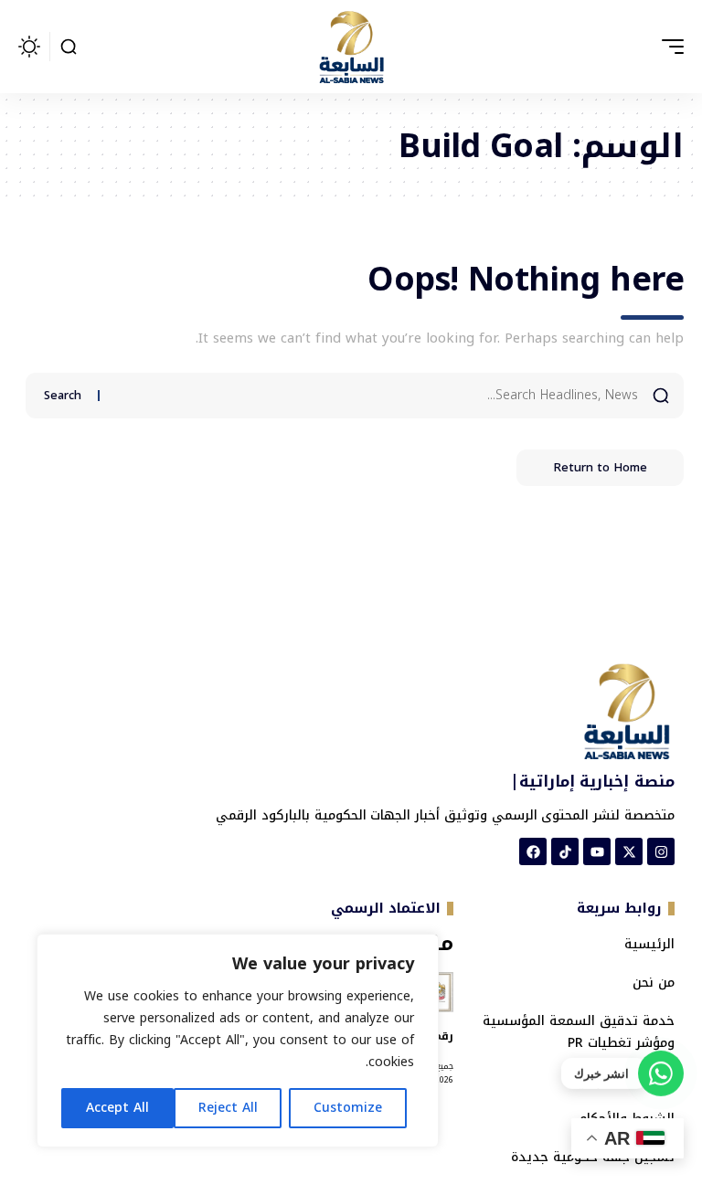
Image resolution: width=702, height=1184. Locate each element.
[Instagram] (661, 851)
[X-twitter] (629, 851)
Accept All (117, 1107)
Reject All (228, 1107)
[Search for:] (376, 395)
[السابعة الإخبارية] (351, 46)
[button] (668, 46)
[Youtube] (597, 851)
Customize (348, 1107)
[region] (238, 1040)
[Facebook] (533, 851)
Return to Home (600, 467)
